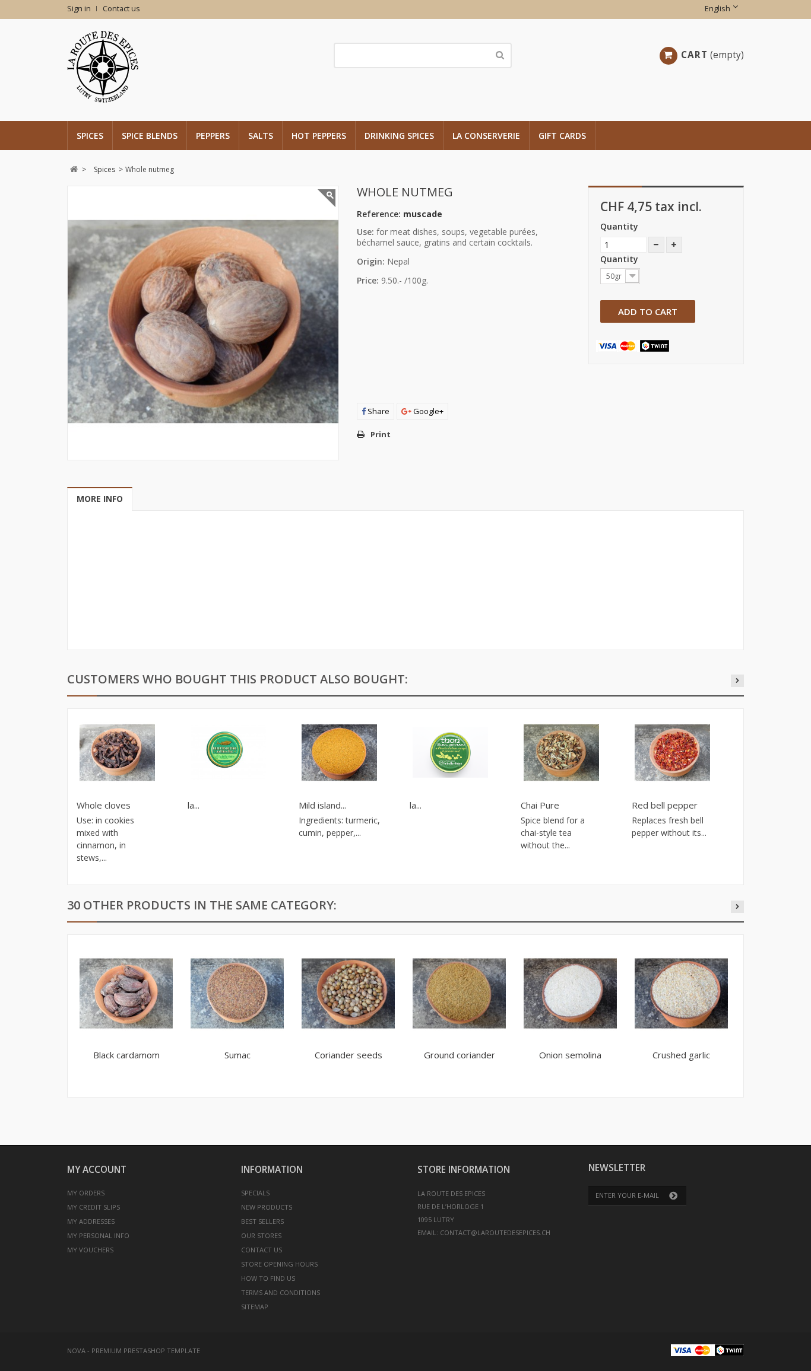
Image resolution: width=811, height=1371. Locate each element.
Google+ (427, 411)
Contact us (121, 9)
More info (100, 498)
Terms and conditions (280, 1292)
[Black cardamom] (126, 993)
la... (193, 805)
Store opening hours (279, 1263)
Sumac (237, 1055)
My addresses (91, 1221)
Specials (255, 1192)
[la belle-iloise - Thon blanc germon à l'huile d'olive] (228, 752)
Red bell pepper (665, 805)
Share (377, 411)
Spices (90, 135)
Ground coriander (459, 1055)
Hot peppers (319, 135)
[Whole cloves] (117, 752)
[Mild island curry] (339, 752)
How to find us (268, 1278)
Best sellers (262, 1221)
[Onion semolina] (570, 993)
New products (266, 1207)
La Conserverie (486, 135)
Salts (260, 135)
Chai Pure (540, 805)
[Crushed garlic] (681, 993)
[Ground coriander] (459, 993)
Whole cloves (104, 805)
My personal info (98, 1235)
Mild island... (322, 805)
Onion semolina (570, 1055)
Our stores (261, 1235)
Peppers (213, 135)
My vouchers (90, 1249)
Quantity (619, 226)
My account (96, 1169)
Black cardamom (126, 1055)
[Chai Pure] (561, 752)
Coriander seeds (348, 1055)
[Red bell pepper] (672, 752)
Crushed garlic (681, 1055)
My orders (85, 1192)
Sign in (79, 9)
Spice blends (150, 135)
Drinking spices (399, 135)
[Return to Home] (74, 169)
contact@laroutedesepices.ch (495, 1232)
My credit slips (93, 1207)
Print (380, 434)
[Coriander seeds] (348, 993)
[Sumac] (237, 993)
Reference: (379, 214)
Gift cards (562, 135)
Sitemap (254, 1306)
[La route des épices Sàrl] (178, 67)
